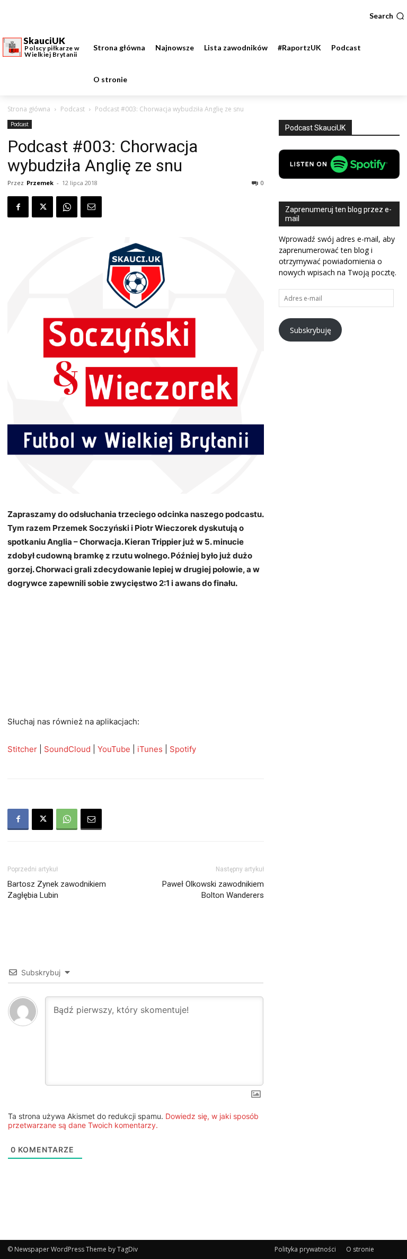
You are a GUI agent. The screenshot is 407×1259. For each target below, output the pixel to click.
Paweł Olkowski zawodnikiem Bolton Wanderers (213, 889)
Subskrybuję (310, 330)
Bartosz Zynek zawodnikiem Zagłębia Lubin (56, 889)
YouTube (114, 749)
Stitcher (23, 749)
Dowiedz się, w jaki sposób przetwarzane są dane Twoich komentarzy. (133, 1121)
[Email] (91, 206)
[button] (386, 16)
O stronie (360, 1249)
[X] (42, 206)
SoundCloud (67, 749)
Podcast (72, 108)
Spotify (183, 749)
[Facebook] (18, 206)
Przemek (40, 183)
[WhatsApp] (66, 206)
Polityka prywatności (305, 1249)
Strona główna (28, 108)
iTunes (150, 749)
